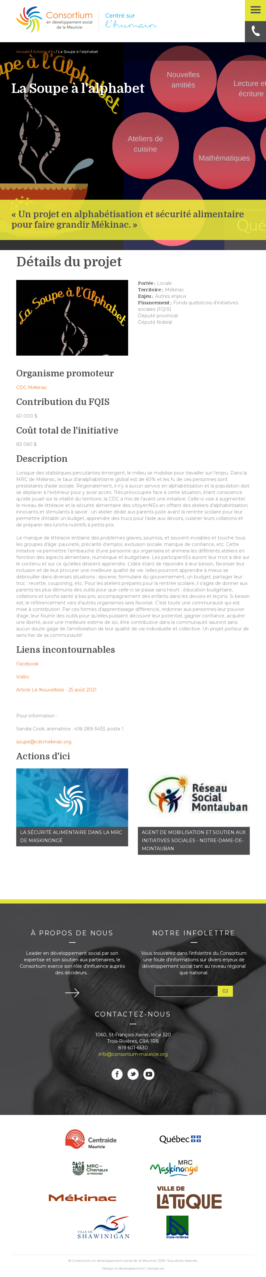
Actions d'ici (44, 51)
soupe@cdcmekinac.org (43, 742)
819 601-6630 (133, 1048)
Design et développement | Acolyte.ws (133, 1268)
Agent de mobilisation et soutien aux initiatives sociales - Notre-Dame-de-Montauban (194, 840)
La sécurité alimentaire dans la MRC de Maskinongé (71, 836)
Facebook (27, 664)
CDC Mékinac (31, 387)
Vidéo (22, 677)
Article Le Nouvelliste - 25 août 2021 (56, 690)
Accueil (23, 51)
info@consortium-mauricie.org (133, 1054)
